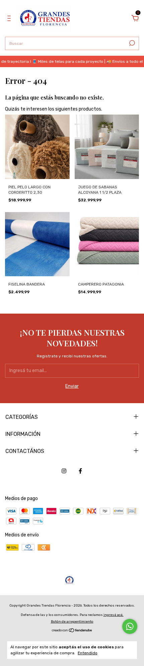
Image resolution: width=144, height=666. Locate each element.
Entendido (87, 653)
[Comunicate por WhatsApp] (129, 626)
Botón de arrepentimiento (72, 622)
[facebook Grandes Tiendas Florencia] (80, 471)
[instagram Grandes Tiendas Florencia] (64, 471)
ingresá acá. (113, 615)
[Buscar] (131, 43)
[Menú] (10, 19)
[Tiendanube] (72, 631)
